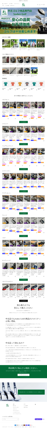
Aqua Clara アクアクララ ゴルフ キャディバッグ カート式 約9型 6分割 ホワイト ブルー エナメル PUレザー (34, 272)
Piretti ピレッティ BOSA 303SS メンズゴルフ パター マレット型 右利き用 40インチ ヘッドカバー (5, 249)
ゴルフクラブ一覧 (15, 407)
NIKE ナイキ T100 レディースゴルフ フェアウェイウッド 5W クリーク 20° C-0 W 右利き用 (20, 157)
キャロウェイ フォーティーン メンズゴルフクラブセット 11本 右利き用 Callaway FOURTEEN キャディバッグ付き (5, 111)
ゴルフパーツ (26, 75)
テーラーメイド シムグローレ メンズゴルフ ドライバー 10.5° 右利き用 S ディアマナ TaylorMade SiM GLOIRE (12, 135)
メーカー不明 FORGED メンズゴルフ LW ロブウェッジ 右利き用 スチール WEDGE (5, 226)
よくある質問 (26, 405)
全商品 (3, 48)
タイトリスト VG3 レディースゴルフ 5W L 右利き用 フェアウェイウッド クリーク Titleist (27, 157)
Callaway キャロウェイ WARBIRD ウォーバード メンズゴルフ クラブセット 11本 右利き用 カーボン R (20, 111)
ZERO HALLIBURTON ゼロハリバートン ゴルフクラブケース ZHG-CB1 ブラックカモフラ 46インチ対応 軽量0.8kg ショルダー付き (5, 293)
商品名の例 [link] (3, 88)
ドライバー (11, 64)
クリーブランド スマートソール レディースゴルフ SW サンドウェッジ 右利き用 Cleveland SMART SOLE (41, 227)
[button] (6, 4)
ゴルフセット (4, 64)
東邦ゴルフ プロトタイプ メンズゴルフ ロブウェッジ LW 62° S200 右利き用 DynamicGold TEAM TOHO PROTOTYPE (20, 227)
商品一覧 (14, 405)
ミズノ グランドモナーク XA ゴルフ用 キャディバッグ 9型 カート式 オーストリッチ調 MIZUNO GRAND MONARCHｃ (5, 272)
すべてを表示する (23, 144)
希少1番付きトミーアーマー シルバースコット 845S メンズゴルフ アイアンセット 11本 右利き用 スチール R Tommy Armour (20, 205)
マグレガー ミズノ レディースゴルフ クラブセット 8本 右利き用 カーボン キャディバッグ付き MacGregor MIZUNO (27, 111)
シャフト (11, 75)
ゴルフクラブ (13, 48)
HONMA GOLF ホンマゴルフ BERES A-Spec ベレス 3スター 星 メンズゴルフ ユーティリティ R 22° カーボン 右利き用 (20, 183)
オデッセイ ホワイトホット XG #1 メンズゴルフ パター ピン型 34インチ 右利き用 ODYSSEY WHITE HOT (34, 249)
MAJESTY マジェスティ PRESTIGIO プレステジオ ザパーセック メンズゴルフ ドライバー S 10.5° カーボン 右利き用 (34, 135)
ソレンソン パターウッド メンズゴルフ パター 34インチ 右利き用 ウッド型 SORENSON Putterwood (12, 249)
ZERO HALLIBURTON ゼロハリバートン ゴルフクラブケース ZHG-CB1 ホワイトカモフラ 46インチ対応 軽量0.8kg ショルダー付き (12, 293)
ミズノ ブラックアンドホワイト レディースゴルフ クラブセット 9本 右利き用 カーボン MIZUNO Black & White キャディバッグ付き (41, 111)
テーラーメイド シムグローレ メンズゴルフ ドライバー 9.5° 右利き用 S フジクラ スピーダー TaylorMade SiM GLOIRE (5, 135)
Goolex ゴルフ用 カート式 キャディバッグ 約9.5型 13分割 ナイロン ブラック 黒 (12, 271)
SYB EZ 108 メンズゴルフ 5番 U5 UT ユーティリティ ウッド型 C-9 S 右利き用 (41, 182)
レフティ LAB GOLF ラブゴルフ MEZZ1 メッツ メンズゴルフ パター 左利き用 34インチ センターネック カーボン (41, 249)
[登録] (18, 419)
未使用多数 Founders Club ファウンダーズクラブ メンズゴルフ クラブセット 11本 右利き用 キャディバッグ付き (12, 111)
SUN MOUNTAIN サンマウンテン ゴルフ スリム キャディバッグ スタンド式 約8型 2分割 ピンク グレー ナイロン (27, 272)
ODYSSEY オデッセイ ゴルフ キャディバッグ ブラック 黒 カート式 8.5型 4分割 (41, 271)
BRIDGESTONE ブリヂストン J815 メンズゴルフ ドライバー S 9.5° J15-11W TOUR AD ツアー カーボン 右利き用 (27, 135)
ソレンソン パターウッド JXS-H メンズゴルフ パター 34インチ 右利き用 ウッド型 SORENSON (20, 249)
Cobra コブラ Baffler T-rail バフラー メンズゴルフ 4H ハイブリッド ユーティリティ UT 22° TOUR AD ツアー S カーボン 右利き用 (5, 183)
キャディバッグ (20, 75)
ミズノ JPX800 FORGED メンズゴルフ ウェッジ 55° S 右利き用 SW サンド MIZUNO (34, 226)
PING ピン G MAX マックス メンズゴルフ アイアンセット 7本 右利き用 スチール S (41, 204)
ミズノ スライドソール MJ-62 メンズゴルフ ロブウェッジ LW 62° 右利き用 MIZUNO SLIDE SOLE (12, 227)
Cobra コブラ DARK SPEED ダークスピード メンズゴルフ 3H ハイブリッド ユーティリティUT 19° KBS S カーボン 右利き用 (12, 183)
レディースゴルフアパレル (40, 49)
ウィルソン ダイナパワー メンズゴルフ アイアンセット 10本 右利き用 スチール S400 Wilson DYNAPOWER (12, 205)
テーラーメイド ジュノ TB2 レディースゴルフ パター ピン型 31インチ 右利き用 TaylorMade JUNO (27, 249)
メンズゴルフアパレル (32, 49)
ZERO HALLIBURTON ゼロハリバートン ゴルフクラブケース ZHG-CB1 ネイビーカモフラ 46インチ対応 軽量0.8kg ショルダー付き (27, 293)
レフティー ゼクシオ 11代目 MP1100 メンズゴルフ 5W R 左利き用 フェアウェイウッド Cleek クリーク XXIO (41, 158)
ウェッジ (39, 64)
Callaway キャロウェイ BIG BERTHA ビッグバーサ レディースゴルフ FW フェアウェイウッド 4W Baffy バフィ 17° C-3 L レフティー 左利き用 (5, 159)
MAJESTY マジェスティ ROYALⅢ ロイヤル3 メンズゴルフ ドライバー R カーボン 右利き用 (41, 135)
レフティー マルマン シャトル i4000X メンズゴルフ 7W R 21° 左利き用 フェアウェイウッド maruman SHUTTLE (34, 158)
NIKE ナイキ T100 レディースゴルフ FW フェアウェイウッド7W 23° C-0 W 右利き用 (12, 157)
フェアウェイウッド (20, 65)
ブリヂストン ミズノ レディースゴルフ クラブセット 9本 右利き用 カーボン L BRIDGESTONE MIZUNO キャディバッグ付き (34, 112)
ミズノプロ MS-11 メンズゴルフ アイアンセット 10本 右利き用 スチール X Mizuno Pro (27, 204)
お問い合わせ (26, 407)
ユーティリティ (27, 64)
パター (3, 75)
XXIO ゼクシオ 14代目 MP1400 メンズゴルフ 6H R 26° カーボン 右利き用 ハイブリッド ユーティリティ (27, 182)
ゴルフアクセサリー (23, 48)
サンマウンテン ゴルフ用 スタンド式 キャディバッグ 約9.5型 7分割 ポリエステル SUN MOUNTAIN (20, 272)
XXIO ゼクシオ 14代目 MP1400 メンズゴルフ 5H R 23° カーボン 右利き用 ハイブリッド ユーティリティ (34, 182)
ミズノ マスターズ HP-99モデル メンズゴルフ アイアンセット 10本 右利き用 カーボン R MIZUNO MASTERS (34, 205)
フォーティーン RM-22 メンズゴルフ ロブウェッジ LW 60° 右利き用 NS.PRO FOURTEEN (27, 226)
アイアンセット (34, 64)
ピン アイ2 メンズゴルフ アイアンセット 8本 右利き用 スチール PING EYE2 (5, 204)
